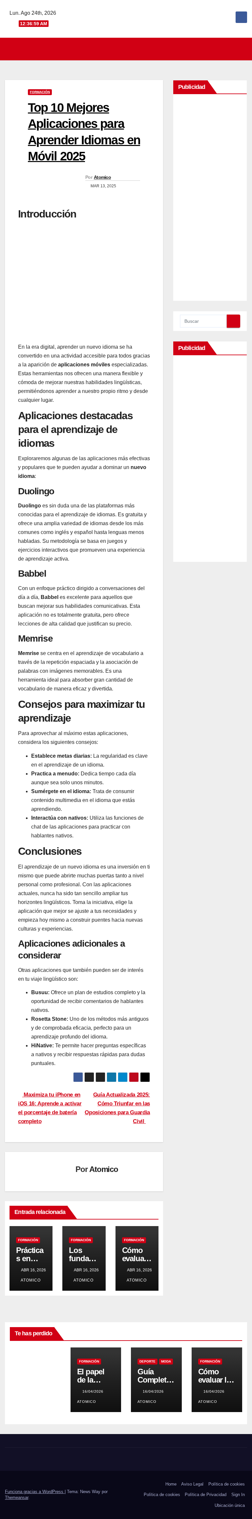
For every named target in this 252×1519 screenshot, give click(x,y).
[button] (243, 48)
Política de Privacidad (205, 1494)
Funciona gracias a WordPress (35, 1491)
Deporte (147, 1361)
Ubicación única (230, 1505)
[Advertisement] (210, 199)
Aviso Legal (192, 1484)
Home (171, 1484)
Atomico (102, 177)
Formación (40, 92)
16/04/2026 (93, 1391)
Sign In (238, 1494)
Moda (166, 1361)
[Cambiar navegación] (128, 48)
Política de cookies (226, 1484)
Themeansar (16, 1497)
